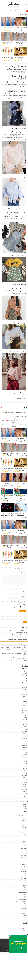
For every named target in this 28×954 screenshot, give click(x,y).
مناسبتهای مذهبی (22, 908)
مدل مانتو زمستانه (22, 899)
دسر (25, 834)
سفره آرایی (23, 852)
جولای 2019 (24, 722)
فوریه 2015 (25, 777)
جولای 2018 (24, 749)
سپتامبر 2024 (24, 673)
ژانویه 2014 (24, 793)
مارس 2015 (24, 775)
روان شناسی (23, 843)
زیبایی (24, 845)
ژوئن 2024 (25, 678)
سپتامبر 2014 (24, 784)
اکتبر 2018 (25, 742)
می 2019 (25, 726)
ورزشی (24, 917)
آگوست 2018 (24, 747)
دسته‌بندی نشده (22, 832)
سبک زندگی (23, 848)
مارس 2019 (24, 731)
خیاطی (24, 827)
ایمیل (24, 591)
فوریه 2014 (25, 791)
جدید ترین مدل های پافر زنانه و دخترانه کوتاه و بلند (17, 634)
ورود (26, 925)
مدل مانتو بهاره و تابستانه (20, 896)
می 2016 (25, 759)
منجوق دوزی (23, 913)
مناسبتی (24, 910)
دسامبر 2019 (24, 710)
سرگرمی (24, 850)
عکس (24, 862)
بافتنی (24, 813)
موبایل (24, 915)
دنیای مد (15, 71)
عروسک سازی (23, 859)
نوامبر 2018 (24, 740)
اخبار (25, 811)
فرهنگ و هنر (23, 869)
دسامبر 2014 (24, 782)
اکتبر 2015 (25, 763)
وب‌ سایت (24, 596)
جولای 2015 (24, 766)
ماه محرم (24, 885)
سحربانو (14, 3)
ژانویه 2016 (24, 761)
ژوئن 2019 (25, 724)
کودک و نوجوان (22, 871)
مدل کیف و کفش (22, 892)
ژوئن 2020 (25, 696)
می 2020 (25, 698)
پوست (24, 818)
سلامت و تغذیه (23, 855)
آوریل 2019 (25, 729)
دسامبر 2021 (24, 682)
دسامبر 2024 (24, 671)
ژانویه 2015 (24, 779)
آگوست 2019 (24, 719)
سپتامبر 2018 (24, 745)
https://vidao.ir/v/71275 (22, 657)
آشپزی (24, 806)
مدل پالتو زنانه (23, 889)
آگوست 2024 (24, 675)
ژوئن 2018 (25, 752)
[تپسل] (15, 429)
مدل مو (24, 903)
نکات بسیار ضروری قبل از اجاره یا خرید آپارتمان (17, 639)
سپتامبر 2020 (24, 689)
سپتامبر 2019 (24, 717)
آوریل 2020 (25, 701)
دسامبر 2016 (24, 756)
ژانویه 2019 (24, 735)
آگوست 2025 (24, 668)
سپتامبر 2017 (24, 754)
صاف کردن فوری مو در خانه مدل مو (14, 660)
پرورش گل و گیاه (22, 815)
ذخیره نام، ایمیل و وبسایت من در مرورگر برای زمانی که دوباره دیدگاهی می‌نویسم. (15, 601)
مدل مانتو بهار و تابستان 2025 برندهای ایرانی (18, 630)
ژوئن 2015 (25, 768)
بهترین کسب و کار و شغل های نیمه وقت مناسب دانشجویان (13, 10)
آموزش (24, 808)
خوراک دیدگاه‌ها (24, 930)
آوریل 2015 (25, 773)
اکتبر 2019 (25, 715)
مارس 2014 (24, 789)
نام (25, 587)
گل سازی (24, 876)
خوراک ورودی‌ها (24, 928)
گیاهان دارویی (23, 878)
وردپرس (25, 932)
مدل (25, 887)
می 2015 (25, 770)
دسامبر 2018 (24, 738)
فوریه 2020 (25, 705)
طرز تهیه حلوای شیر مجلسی (21, 632)
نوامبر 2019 (24, 712)
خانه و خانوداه (23, 825)
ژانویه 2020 (24, 708)
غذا (25, 866)
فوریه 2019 (25, 733)
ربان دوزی (24, 841)
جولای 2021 (24, 685)
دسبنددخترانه (23, 829)
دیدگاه (24, 573)
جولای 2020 (24, 694)
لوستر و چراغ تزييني (23, 649)
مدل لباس (12, 71)
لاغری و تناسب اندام (22, 880)
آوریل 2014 (25, 786)
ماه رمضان (23, 883)
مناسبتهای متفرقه (22, 906)
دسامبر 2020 (24, 687)
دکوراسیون (23, 836)
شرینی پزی (23, 857)
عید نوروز (24, 864)
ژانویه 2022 (24, 680)
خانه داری (24, 822)
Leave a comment (21, 72)
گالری (24, 873)
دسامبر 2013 (24, 796)
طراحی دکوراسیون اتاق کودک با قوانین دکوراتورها (11, 647)
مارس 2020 (24, 703)
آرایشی (24, 804)
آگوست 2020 (24, 692)
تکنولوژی (24, 820)
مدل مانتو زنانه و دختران (21, 901)
